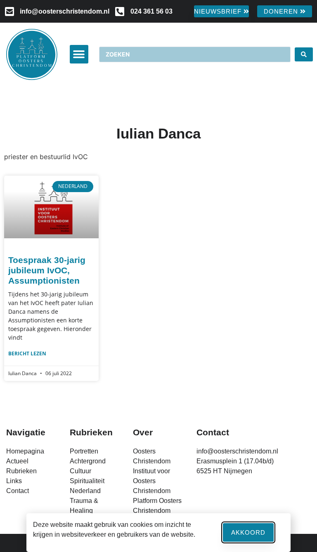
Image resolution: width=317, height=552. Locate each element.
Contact (212, 432)
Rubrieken (91, 432)
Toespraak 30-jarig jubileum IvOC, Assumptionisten (46, 270)
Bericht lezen (27, 353)
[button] (79, 54)
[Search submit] (304, 54)
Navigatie (25, 432)
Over (143, 432)
